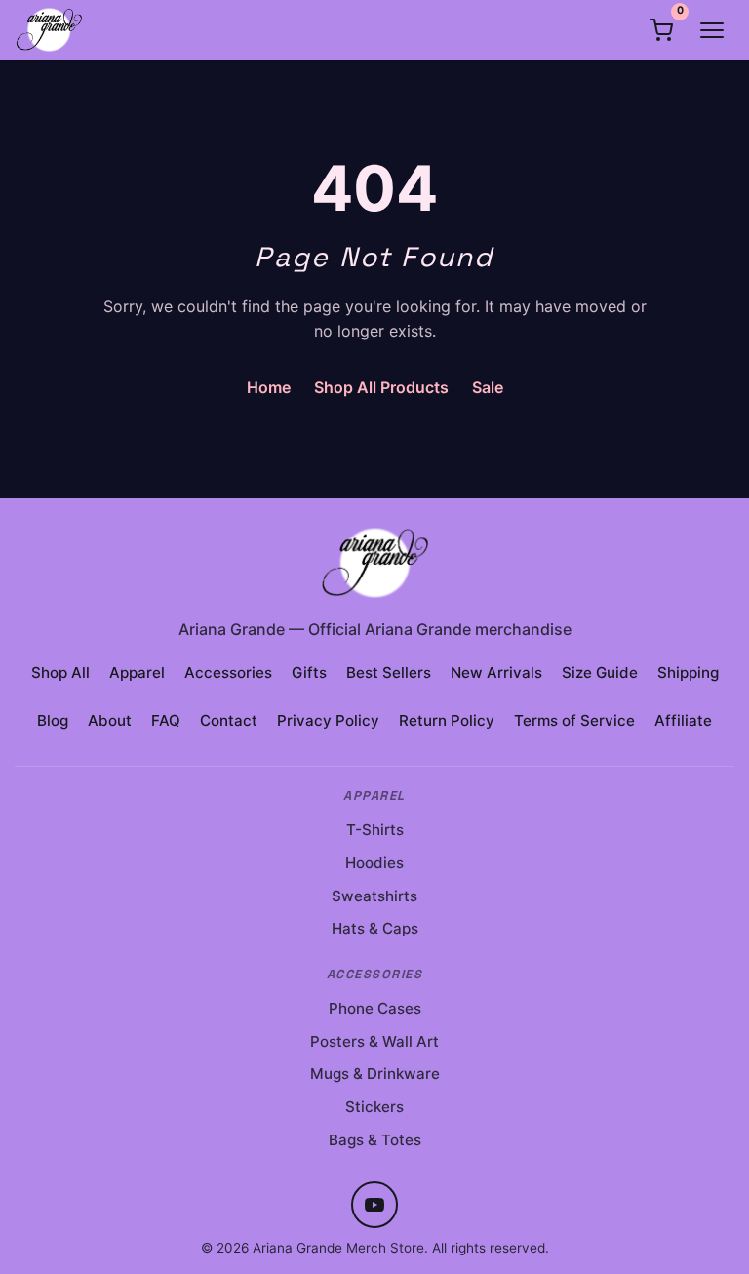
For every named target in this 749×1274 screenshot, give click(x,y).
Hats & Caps (375, 928)
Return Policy (446, 720)
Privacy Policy (328, 720)
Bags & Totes (375, 1140)
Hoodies (374, 863)
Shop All (60, 672)
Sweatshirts (374, 896)
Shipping (688, 672)
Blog (52, 720)
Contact (228, 720)
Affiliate (683, 720)
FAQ (165, 720)
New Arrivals (496, 672)
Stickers (374, 1106)
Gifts (309, 672)
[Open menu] (711, 30)
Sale (487, 387)
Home (269, 387)
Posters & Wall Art (374, 1041)
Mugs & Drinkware (375, 1073)
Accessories (228, 672)
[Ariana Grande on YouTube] (374, 1204)
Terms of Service (574, 720)
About (110, 720)
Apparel (137, 672)
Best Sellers (388, 672)
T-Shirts (375, 829)
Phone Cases (375, 1008)
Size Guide (600, 672)
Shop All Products (381, 387)
